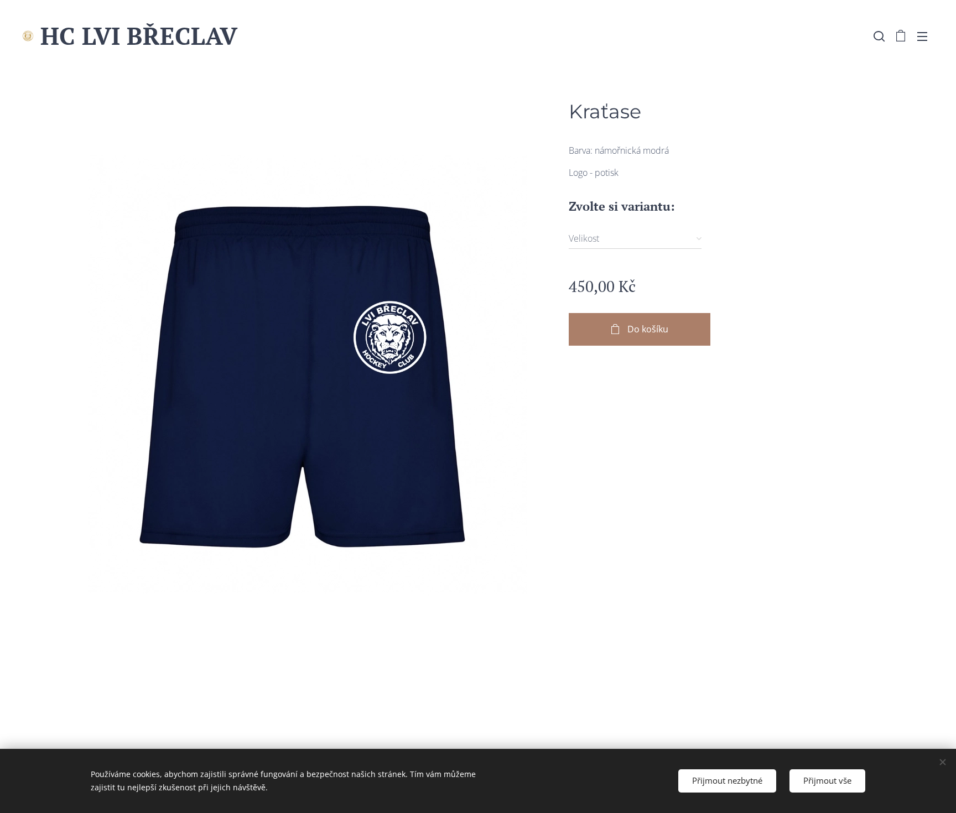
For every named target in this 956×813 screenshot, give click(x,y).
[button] (879, 36)
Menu (925, 36)
